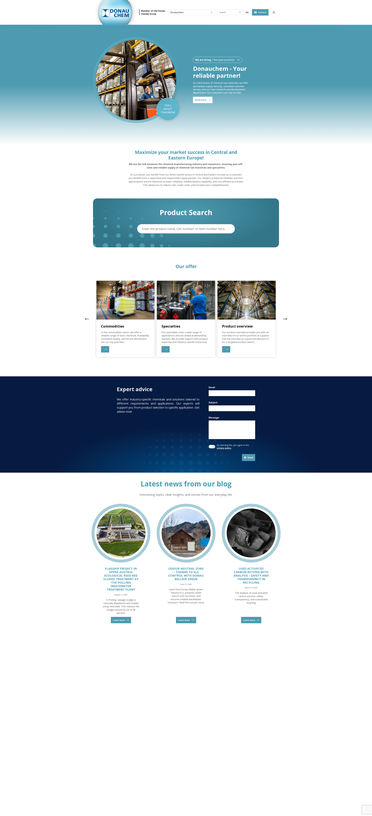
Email (212, 387)
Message (214, 417)
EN (247, 12)
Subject (213, 402)
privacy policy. (224, 447)
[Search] (240, 12)
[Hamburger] (274, 12)
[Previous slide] (87, 319)
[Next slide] (285, 319)
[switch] (212, 446)
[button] (260, 12)
